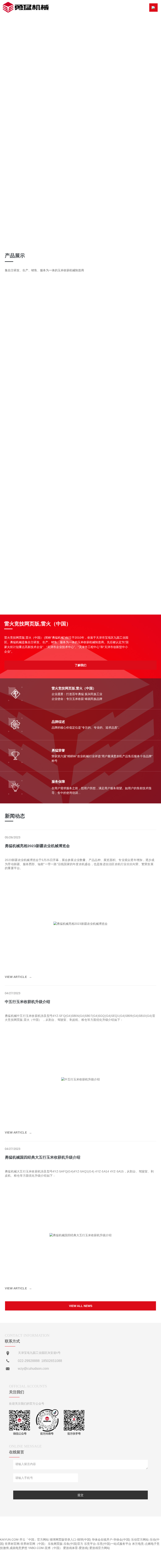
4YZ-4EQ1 (111, 300)
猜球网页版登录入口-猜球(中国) (70, 1539)
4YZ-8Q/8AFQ (110, 318)
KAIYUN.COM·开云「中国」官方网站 (24, 1539)
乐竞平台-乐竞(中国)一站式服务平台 (107, 1543)
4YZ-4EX (50, 307)
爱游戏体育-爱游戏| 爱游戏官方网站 (86, 1548)
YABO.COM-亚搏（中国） (45, 1548)
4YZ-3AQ (50, 300)
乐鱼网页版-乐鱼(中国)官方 (65, 1543)
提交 (80, 1495)
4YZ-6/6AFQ (50, 318)
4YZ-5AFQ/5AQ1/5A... (50, 312)
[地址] (8, 1353)
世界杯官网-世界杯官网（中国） (26, 1543)
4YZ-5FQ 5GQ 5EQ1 (111, 312)
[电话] (8, 1361)
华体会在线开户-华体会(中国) (111, 1539)
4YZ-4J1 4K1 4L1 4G (111, 307)
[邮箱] (8, 1369)
